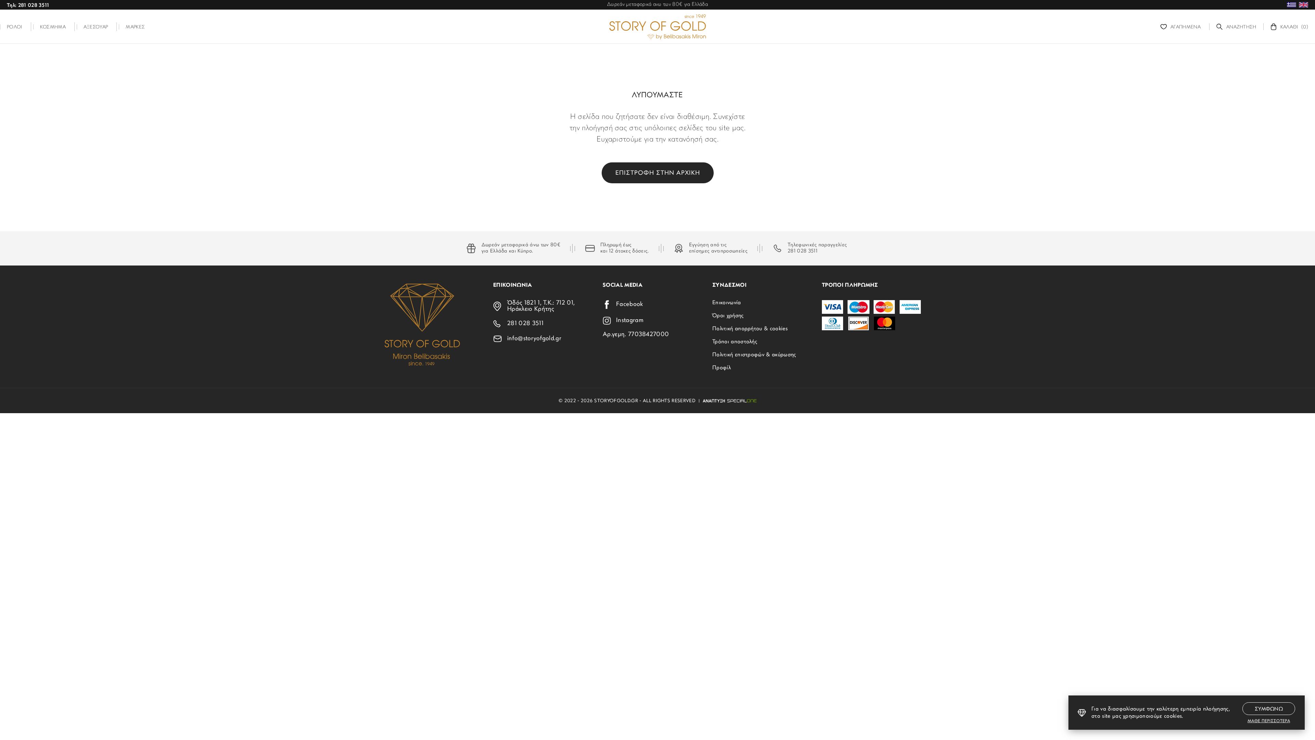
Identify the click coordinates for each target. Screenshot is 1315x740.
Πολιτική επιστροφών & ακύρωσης (754, 355)
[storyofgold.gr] (657, 27)
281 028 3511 (802, 251)
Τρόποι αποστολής (734, 342)
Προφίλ (721, 368)
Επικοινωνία (726, 303)
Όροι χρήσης (728, 316)
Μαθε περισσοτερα (1269, 721)
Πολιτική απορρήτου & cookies (750, 329)
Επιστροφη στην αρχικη (657, 173)
